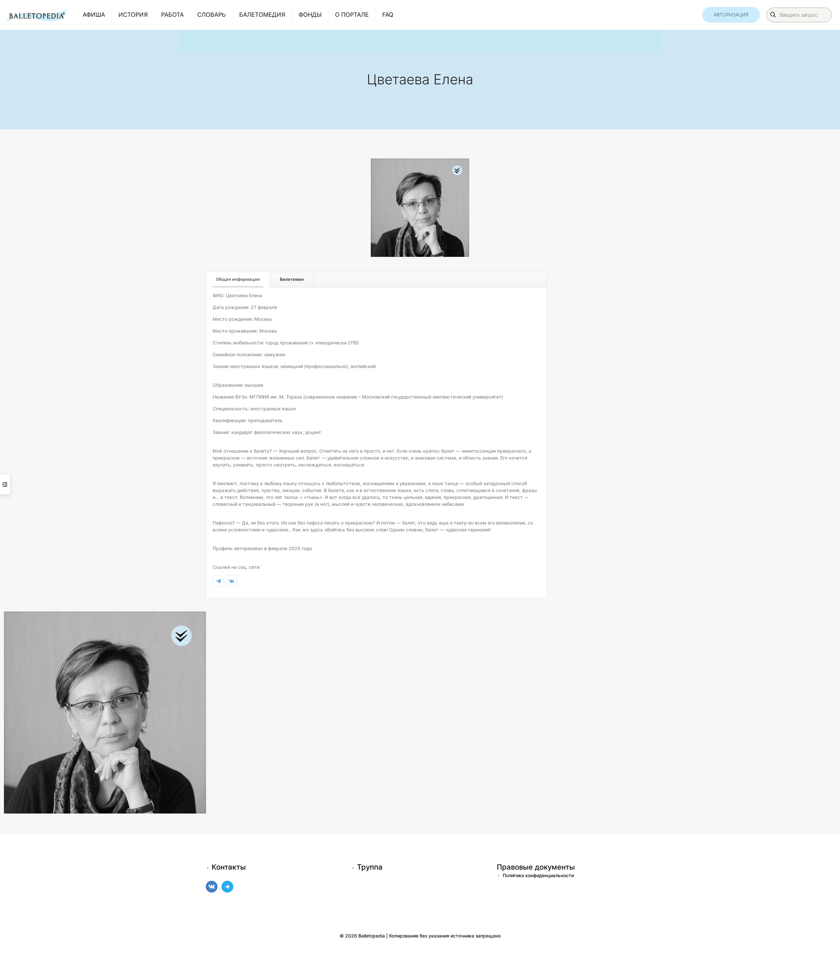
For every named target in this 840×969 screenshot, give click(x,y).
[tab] (238, 279)
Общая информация (238, 279)
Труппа (370, 867)
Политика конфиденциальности (538, 875)
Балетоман (292, 279)
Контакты (229, 867)
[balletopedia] (36, 15)
